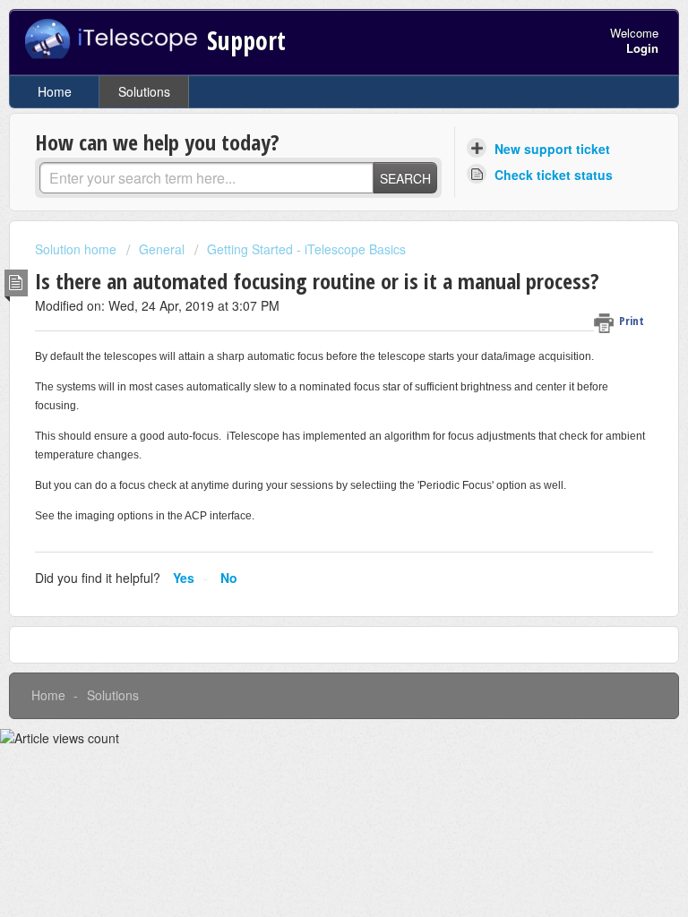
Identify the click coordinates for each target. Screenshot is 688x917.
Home (55, 91)
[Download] (311, 445)
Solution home (77, 249)
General (162, 249)
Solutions (144, 91)
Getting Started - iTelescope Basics (306, 249)
